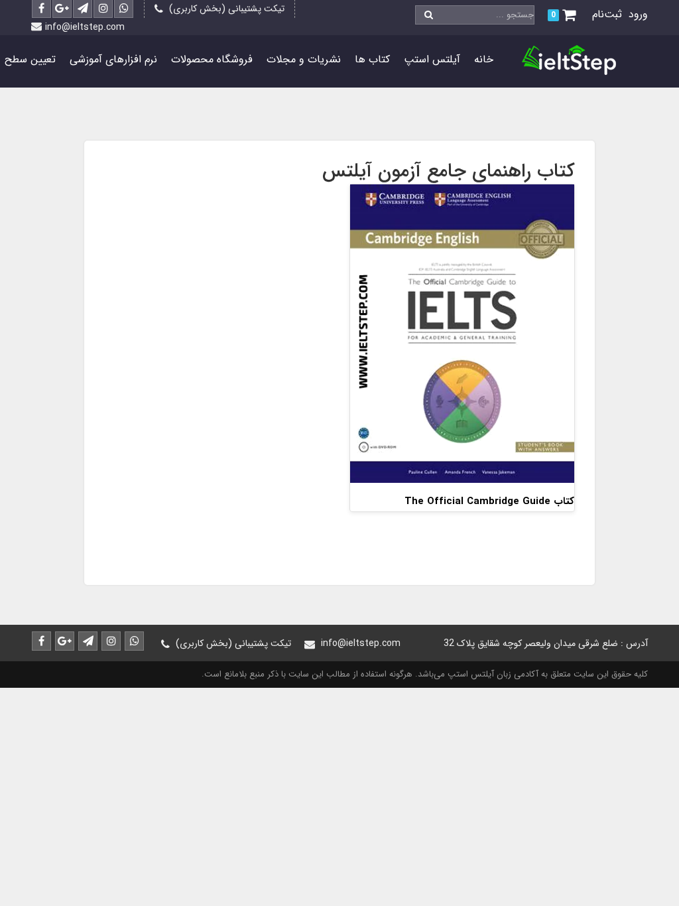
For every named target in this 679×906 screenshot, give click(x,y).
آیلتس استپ (432, 59)
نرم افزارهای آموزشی (113, 59)
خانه (483, 59)
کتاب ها (372, 59)
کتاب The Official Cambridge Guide (489, 501)
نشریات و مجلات (304, 59)
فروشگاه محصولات (212, 59)
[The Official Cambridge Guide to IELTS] (462, 332)
